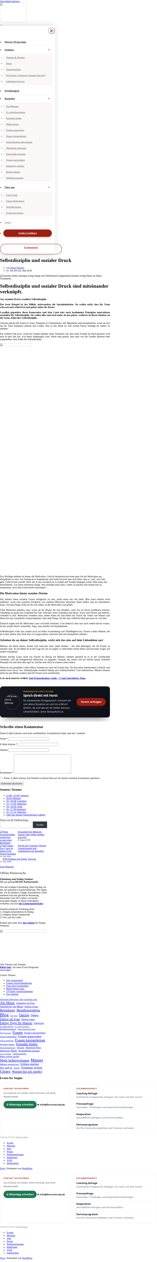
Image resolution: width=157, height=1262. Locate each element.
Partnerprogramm (105, 1126)
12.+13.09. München (16, 804)
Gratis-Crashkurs (27, 233)
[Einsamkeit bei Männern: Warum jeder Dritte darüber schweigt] (7, 837)
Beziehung (7, 1010)
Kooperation (100, 1116)
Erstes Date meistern (16, 154)
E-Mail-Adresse (8, 744)
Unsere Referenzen (15, 201)
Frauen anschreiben (15, 160)
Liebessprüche (19, 1054)
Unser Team (12, 195)
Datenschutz (13, 1163)
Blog (4, 1014)
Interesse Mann (8, 1050)
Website (4, 750)
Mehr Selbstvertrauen (14, 1060)
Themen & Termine (15, 57)
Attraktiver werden (15, 166)
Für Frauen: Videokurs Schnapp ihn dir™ (26, 75)
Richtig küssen (13, 172)
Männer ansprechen (9, 1064)
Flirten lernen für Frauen (26, 1029)
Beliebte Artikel (31, 1007)
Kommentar (6, 772)
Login (8, 222)
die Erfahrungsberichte (31, 903)
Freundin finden (13, 118)
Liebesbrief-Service (15, 81)
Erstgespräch (31, 247)
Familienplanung (8, 1029)
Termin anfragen (91, 702)
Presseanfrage (105, 1105)
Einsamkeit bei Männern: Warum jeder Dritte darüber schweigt (31, 835)
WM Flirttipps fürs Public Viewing (19, 859)
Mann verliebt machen (9, 1056)
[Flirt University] (78, 13)
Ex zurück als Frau (7, 1026)
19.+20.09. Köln (14, 806)
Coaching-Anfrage (109, 1095)
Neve (2, 1168)
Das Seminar (12, 994)
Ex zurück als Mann (22, 1026)
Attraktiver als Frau (25, 1003)
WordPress (27, 1168)
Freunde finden (7, 1044)
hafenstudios (22, 1137)
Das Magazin (12, 106)
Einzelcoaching (13, 69)
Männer (37, 1060)
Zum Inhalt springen (10, 1)
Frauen (18, 1032)
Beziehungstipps (28, 1010)
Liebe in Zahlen (5, 1054)
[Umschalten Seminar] (49, 50)
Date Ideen (14, 1016)
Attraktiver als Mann (11, 1006)
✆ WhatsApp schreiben (20, 1104)
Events (10, 1143)
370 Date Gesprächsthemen (19, 991)
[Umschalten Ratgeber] (49, 98)
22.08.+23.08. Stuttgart (17, 795)
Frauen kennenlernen (16, 136)
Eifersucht (39, 1023)
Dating (24, 1015)
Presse (10, 1151)
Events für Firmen (14, 213)
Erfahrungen (12, 90)
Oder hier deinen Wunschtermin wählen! (25, 815)
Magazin (11, 1145)
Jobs (9, 1148)
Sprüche (17, 1068)
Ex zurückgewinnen (15, 112)
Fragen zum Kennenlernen (19, 983)
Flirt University (5, 1033)
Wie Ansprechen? (14, 980)
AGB (9, 1160)
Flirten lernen (12, 124)
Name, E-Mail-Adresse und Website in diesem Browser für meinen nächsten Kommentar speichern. (52, 778)
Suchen (40, 824)
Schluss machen (29, 1064)
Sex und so (6, 1067)
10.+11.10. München (16, 812)
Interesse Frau (33, 1047)
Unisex (5, 1071)
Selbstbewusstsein (14, 178)
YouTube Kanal (13, 207)
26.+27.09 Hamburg (16, 809)
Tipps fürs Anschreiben (17, 986)
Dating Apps (28, 1019)
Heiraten (20, 1047)
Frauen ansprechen (15, 130)
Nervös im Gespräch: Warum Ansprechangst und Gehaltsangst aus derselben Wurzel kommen (23, 849)
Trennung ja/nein (31, 1067)
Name (4, 738)
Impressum (12, 1157)
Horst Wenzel (17, 268)
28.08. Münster (13, 798)
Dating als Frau (10, 1019)
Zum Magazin (7, 866)
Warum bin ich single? (27, 1071)
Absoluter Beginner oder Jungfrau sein (18, 999)
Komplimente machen (29, 1050)
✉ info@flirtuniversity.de (51, 1104)
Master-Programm (15, 42)
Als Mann (7, 1003)
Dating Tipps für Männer (16, 1023)
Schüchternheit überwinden (19, 142)
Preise (9, 63)
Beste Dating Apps (15, 988)
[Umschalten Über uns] (49, 187)
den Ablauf (28, 923)
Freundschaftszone (7, 1048)
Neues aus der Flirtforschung (14, 820)
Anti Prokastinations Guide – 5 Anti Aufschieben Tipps (57, 678)
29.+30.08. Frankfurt (16, 801)
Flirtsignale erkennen (16, 148)
